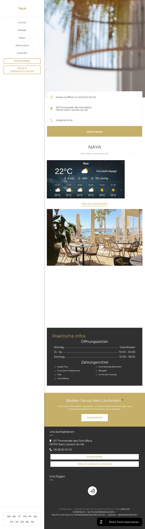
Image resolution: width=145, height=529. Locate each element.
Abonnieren (94, 417)
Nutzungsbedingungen (102, 512)
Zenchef (125, 509)
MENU (22, 37)
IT (19, 516)
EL (32, 521)
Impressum (80, 512)
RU (35, 516)
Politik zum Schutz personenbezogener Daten (80, 515)
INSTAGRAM (22, 45)
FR (24, 516)
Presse (22, 30)
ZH (22, 521)
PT (30, 516)
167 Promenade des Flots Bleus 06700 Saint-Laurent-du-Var (73, 108)
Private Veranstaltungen (22, 70)
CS (11, 521)
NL (27, 521)
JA (16, 521)
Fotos (22, 22)
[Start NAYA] (22, 8)
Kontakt (22, 53)
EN (8, 516)
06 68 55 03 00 (64, 120)
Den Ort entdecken (94, 203)
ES (14, 516)
